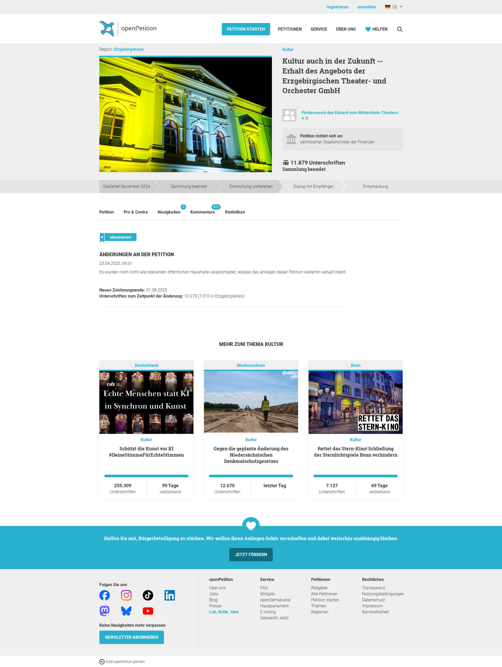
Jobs (213, 593)
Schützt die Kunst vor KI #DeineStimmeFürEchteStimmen (146, 451)
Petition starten (246, 29)
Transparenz (373, 587)
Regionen (319, 611)
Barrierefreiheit (375, 611)
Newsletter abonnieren (131, 637)
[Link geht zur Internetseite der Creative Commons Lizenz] (102, 661)
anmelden (366, 6)
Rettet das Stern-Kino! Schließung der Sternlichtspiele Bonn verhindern (355, 451)
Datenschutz (373, 599)
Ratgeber (319, 587)
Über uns (217, 587)
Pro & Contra (136, 212)
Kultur (288, 49)
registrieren (338, 6)
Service (319, 29)
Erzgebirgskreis (129, 49)
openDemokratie (275, 599)
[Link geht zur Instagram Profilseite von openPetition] (126, 594)
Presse (215, 605)
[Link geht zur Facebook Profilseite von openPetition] (104, 594)
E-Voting (268, 611)
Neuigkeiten (169, 210)
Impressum (372, 605)
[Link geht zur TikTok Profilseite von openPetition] (148, 594)
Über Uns (346, 29)
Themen (318, 605)
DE (393, 6)
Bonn (356, 365)
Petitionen (290, 29)
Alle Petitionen (324, 593)
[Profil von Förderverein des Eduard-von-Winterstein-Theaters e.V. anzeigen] (289, 117)
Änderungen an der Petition (136, 254)
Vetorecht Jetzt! (274, 617)
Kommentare (202, 210)
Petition (106, 212)
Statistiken (235, 212)
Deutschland (146, 365)
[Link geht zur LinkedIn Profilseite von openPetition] (169, 594)
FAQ (264, 587)
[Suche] (399, 29)
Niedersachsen (251, 365)
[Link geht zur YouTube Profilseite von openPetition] (148, 610)
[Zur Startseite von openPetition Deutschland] (128, 28)
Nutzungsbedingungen (383, 593)
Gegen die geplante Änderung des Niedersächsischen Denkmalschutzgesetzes (251, 454)
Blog (213, 599)
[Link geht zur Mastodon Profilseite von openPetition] (104, 610)
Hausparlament (274, 605)
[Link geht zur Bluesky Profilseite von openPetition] (126, 610)
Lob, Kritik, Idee (224, 611)
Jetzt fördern (251, 554)
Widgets (267, 593)
